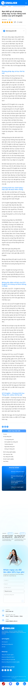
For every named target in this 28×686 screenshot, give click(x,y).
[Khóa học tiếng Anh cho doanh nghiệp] (14, 482)
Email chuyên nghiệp (8, 459)
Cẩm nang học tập (7, 454)
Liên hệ (3, 646)
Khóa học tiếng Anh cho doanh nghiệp (10, 662)
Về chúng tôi (5, 641)
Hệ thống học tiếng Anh (7, 644)
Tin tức (5, 434)
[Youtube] (8, 670)
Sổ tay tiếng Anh (7, 436)
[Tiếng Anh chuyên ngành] (14, 488)
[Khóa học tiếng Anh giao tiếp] (14, 477)
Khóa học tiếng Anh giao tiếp (8, 659)
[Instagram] (5, 670)
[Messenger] (10, 684)
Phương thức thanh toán (20, 679)
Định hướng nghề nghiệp (9, 452)
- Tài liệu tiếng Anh (8, 444)
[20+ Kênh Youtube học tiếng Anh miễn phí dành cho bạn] (7, 532)
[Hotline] (3, 684)
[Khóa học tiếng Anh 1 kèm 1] (14, 472)
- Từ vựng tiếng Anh (9, 439)
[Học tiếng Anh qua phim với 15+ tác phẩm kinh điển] (20, 532)
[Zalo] (24, 684)
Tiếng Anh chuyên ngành (8, 654)
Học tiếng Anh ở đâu (8, 456)
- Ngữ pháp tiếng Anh (9, 446)
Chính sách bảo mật (8, 679)
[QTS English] (9, 3)
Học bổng (5, 461)
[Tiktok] (11, 670)
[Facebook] (3, 670)
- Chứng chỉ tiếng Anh (9, 449)
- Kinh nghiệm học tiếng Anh (11, 442)
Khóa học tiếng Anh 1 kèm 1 (8, 657)
